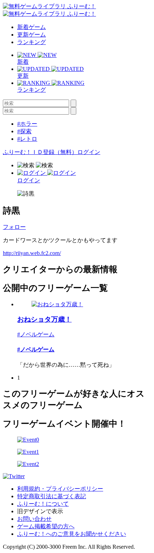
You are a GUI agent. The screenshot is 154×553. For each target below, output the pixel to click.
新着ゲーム (31, 27)
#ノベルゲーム (35, 334)
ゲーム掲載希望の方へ (45, 526)
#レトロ (27, 139)
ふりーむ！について (43, 504)
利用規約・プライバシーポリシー (60, 489)
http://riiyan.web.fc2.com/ (32, 253)
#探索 (24, 131)
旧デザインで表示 (40, 511)
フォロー (14, 227)
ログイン (88, 152)
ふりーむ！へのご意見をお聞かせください (71, 534)
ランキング (31, 42)
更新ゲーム (31, 35)
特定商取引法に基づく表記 (51, 496)
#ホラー (27, 124)
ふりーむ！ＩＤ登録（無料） (40, 152)
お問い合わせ (34, 519)
